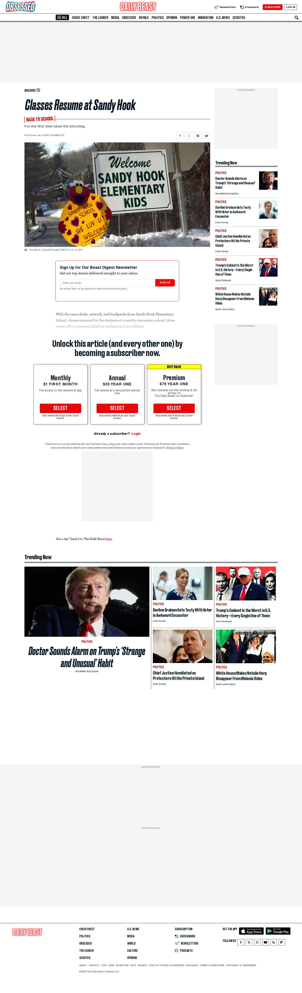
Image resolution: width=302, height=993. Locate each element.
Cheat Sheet (81, 17)
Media (115, 17)
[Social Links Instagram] (257, 943)
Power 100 (187, 17)
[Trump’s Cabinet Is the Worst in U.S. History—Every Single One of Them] (268, 275)
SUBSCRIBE (272, 7)
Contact (94, 965)
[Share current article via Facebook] (180, 135)
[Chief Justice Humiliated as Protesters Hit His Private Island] (268, 246)
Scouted (239, 17)
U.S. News (223, 17)
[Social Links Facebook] (240, 943)
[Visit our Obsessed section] (33, 7)
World (131, 943)
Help (133, 965)
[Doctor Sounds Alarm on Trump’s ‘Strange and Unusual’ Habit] (268, 188)
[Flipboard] (282, 943)
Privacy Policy (121, 289)
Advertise (122, 965)
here (109, 539)
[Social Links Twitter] (249, 943)
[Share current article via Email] (197, 135)
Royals (144, 17)
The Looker (100, 17)
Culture (132, 950)
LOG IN (290, 7)
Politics (158, 17)
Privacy (142, 965)
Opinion (171, 17)
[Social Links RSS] (273, 943)
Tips (104, 965)
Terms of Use (103, 289)
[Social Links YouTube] (265, 943)
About (83, 965)
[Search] (297, 18)
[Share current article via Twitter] (188, 135)
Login (136, 434)
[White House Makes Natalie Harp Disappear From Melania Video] (268, 304)
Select (60, 408)
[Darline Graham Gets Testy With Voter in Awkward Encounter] (268, 217)
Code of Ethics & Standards (166, 965)
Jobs (111, 965)
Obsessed (129, 17)
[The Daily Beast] (138, 7)
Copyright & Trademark (241, 965)
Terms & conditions (211, 965)
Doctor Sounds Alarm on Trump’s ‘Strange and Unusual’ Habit (87, 657)
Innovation (205, 17)
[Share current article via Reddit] (206, 135)
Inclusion (192, 965)
